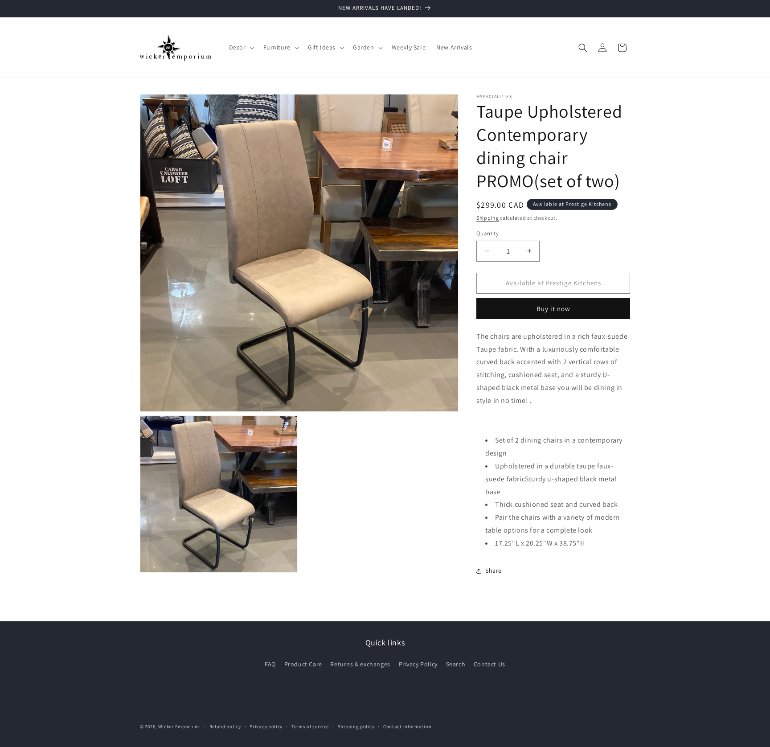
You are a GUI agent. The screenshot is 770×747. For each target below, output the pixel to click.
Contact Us (489, 664)
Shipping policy (356, 726)
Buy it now (553, 308)
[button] (241, 47)
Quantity (487, 233)
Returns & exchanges (360, 664)
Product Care (303, 664)
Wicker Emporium (179, 726)
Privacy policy (266, 726)
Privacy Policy (418, 664)
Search (456, 664)
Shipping (487, 217)
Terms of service (310, 726)
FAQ (270, 664)
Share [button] (493, 570)
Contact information (407, 726)
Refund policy (225, 726)
